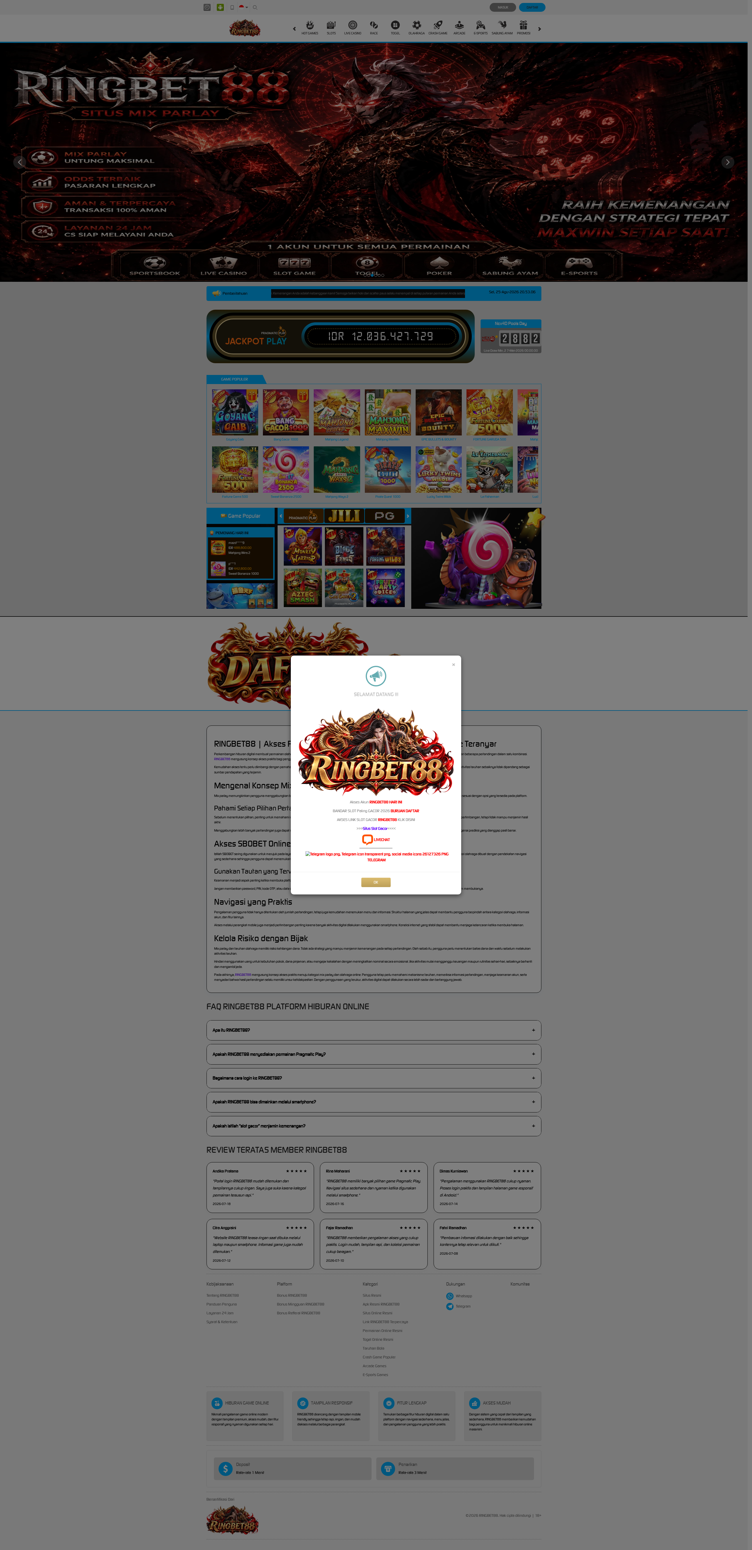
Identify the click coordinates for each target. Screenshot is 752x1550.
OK (376, 882)
